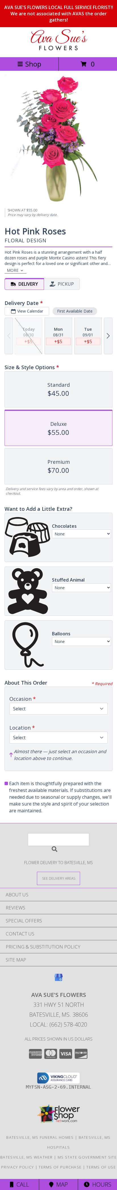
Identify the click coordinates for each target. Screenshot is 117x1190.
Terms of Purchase (60, 1167)
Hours (100, 1184)
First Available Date (75, 311)
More (12, 270)
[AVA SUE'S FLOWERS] (58, 49)
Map (60, 1184)
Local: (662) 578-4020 (58, 1024)
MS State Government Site (87, 1157)
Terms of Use (101, 1167)
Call (21, 1184)
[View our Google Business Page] (58, 980)
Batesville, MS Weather (26, 1157)
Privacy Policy (17, 1167)
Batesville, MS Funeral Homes (40, 1137)
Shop (33, 64)
